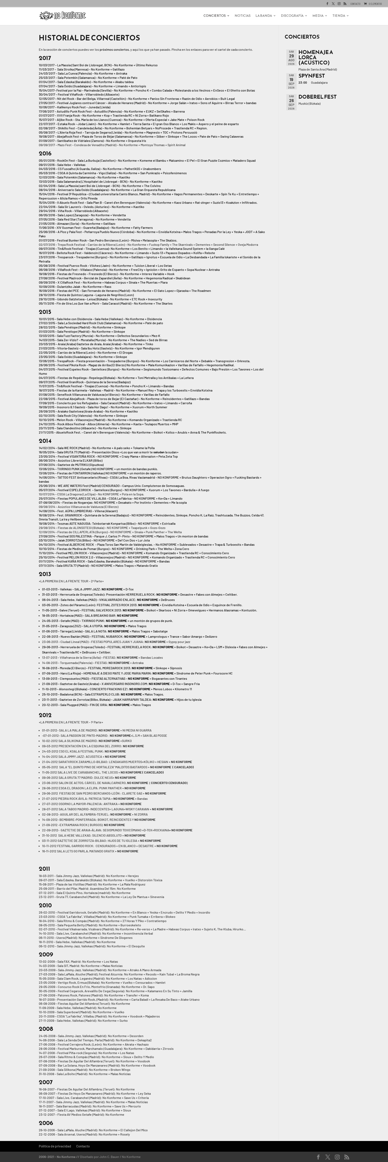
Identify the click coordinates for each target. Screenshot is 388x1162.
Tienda (338, 16)
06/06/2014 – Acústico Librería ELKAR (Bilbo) (70, 460)
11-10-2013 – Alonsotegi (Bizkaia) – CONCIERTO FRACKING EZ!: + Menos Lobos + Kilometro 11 (117, 689)
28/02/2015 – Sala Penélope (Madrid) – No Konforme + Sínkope (82, 327)
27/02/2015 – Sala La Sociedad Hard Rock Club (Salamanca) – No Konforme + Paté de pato (101, 323)
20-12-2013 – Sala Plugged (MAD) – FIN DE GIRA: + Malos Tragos (96, 705)
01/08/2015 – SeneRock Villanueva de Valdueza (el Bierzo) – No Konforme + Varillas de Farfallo (104, 394)
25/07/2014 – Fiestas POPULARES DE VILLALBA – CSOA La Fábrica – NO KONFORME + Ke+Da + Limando (110, 498)
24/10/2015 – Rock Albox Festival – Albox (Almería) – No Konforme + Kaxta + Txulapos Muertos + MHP (108, 424)
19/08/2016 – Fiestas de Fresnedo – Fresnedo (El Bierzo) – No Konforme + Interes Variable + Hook (106, 274)
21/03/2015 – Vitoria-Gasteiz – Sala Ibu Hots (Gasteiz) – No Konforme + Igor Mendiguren (99, 348)
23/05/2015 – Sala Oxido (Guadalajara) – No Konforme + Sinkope (83, 357)
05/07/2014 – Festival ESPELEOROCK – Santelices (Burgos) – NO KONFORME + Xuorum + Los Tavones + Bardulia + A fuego (124, 490)
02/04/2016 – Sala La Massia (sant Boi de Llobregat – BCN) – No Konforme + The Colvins (100, 186)
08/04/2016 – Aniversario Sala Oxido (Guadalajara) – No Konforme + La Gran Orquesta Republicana (107, 190)
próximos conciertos (114, 49)
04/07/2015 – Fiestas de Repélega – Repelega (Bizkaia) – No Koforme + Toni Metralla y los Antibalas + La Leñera (116, 378)
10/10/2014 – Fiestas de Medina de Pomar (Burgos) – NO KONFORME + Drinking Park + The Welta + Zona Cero (114, 549)
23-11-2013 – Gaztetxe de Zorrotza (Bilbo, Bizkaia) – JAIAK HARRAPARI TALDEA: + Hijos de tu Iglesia (121, 699)
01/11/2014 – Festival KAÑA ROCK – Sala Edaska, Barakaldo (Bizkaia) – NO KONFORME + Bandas (104, 561)
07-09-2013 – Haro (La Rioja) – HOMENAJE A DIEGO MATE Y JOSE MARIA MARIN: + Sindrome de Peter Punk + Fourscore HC (137, 673)
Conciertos (214, 16)
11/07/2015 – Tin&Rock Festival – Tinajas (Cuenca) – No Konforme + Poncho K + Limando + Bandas (106, 386)
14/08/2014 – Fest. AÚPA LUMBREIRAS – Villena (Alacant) (78, 511)
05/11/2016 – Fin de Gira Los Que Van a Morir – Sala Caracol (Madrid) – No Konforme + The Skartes (106, 303)
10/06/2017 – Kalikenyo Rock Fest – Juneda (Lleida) (74, 107)
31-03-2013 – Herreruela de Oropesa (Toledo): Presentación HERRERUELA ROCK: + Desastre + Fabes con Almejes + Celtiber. (139, 594)
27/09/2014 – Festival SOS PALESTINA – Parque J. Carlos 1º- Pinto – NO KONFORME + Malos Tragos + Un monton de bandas (123, 536)
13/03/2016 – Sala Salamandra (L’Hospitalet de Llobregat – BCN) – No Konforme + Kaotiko (100, 181)
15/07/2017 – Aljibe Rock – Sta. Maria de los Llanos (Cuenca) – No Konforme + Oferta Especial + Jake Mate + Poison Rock (122, 119)
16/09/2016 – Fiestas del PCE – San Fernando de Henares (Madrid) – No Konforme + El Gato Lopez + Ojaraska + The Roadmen (125, 290)
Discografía (292, 16)
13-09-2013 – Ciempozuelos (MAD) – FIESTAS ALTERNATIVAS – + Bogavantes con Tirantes (114, 678)
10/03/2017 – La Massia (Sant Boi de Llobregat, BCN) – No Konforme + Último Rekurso (98, 65)
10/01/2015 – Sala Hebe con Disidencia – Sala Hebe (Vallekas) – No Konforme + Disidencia (100, 319)
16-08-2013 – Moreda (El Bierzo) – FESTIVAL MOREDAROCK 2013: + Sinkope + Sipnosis (112, 668)
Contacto (355, 3)
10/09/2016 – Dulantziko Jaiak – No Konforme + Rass (75, 286)
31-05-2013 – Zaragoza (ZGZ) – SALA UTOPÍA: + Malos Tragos (94, 626)
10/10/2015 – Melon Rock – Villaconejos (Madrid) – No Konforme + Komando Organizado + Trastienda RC (110, 420)
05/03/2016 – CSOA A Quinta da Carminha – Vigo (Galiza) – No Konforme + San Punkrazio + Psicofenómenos (113, 173)
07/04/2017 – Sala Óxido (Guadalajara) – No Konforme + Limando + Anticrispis (92, 86)
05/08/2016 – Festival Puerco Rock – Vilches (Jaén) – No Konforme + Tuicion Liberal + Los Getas (105, 265)
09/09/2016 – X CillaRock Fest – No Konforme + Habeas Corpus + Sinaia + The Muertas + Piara (103, 282)
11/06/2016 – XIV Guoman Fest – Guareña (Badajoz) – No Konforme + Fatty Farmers (96, 227)
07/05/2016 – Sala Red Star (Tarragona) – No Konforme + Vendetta (85, 219)
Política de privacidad (55, 1146)
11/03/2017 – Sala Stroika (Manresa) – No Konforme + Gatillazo (82, 69)
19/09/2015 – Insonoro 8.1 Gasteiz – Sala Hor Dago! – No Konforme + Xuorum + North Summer (103, 407)
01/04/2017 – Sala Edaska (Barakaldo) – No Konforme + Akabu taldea (86, 82)
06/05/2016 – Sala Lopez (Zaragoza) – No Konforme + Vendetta (82, 215)
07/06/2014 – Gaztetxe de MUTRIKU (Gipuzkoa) (71, 464)
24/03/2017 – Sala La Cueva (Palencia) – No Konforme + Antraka (83, 73)
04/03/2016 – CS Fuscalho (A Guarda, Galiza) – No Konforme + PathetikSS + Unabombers (100, 169)
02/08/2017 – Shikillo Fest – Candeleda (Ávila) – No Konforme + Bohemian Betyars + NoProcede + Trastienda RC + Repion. (123, 128)
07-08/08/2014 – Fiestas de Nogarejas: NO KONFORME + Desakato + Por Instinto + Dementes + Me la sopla (113, 502)
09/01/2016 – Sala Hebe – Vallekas (62, 165)
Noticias (243, 16)
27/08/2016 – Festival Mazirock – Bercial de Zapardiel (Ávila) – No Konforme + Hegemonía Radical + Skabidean (114, 278)
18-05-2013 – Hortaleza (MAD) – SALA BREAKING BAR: (90, 615)
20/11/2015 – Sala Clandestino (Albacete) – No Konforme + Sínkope (85, 428)
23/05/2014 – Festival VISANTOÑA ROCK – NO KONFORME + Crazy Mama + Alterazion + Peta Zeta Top (108, 456)
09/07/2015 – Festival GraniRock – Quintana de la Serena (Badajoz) (85, 382)
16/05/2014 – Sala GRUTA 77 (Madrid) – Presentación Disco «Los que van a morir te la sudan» (108, 452)
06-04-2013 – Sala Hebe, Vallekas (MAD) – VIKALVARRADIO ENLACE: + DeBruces (108, 600)
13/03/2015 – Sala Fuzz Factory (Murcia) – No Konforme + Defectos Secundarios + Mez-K (99, 336)
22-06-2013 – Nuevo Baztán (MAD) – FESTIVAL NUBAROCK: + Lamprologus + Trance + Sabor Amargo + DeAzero (129, 636)
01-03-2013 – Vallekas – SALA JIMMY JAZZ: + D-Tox (88, 589)
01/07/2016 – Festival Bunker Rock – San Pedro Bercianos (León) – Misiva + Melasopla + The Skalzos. (108, 240)
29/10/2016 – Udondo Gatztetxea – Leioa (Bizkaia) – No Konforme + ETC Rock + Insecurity (100, 299)
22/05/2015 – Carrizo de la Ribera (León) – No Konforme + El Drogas (86, 352)
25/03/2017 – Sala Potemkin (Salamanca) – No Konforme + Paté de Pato (88, 77)
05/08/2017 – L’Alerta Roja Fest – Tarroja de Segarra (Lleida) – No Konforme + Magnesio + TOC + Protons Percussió (118, 132)
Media (318, 16)
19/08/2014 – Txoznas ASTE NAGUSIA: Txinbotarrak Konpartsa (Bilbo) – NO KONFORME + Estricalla (107, 523)
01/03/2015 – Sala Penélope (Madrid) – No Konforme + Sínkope (82, 331)
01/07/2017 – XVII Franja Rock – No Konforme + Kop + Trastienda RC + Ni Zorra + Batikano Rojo (104, 115)
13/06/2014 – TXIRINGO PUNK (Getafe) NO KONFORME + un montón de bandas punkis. (98, 469)
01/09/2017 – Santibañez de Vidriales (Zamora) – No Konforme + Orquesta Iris (92, 140)
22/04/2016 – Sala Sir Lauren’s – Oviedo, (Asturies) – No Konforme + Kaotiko (91, 207)
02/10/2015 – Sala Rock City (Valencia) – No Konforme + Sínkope (83, 415)
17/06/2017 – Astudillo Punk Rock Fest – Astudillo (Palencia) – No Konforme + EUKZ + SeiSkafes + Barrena (112, 111)
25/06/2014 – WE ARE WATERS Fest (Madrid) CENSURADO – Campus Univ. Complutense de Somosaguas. (112, 486)
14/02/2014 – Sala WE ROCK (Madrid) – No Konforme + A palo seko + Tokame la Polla (97, 448)
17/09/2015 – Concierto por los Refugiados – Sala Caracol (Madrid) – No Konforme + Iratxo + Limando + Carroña (115, 403)
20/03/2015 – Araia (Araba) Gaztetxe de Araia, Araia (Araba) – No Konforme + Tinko (96, 344)
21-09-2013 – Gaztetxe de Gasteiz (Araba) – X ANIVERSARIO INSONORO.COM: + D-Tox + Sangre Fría (121, 684)
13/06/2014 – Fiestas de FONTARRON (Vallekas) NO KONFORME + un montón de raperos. (100, 473)
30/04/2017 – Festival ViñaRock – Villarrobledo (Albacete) (79, 94)
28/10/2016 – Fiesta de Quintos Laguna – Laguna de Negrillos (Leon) (86, 295)
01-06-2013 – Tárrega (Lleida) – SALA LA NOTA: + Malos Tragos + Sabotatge (105, 631)
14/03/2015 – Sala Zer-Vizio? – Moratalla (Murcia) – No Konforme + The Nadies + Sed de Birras (103, 340)
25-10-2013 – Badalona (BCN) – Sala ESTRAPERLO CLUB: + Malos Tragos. (103, 694)
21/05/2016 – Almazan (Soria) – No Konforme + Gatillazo (77, 223)
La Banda (263, 16)
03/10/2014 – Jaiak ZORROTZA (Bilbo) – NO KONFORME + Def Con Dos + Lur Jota (94, 540)
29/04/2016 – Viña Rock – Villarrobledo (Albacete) (73, 211)
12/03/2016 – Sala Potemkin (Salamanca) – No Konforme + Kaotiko (84, 177)
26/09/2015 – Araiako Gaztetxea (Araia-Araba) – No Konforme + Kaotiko (88, 411)
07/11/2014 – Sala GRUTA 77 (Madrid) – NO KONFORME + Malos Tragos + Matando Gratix (98, 565)
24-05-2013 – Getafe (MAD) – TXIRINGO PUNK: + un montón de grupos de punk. (107, 621)
